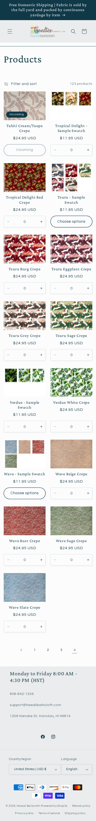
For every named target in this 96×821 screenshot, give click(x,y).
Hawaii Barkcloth (28, 805)
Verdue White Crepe (71, 402)
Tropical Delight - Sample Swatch (71, 128)
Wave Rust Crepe (24, 540)
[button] (9, 31)
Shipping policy (75, 813)
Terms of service (49, 813)
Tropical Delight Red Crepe (24, 199)
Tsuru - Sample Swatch (71, 199)
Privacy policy (24, 813)
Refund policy (81, 806)
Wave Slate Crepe (24, 607)
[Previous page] (21, 650)
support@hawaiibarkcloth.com (35, 705)
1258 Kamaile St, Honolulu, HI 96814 (40, 716)
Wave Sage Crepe (71, 540)
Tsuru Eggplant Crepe (71, 269)
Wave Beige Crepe (71, 474)
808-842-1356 (22, 694)
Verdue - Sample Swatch (25, 405)
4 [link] (75, 650)
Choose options (71, 221)
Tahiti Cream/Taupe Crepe (24, 128)
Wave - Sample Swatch (24, 474)
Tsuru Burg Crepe (24, 269)
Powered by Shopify (54, 805)
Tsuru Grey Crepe (24, 335)
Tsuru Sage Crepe (71, 335)
